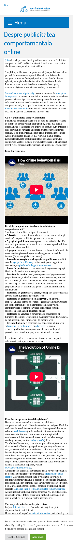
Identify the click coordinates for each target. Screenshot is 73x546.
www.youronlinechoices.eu (18, 467)
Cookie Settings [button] (16, 536)
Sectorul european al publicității (20, 93)
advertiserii (40, 326)
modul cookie (20, 431)
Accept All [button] (38, 536)
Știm (7, 60)
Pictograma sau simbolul (17, 108)
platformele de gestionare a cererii (35, 265)
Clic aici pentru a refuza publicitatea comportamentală (39, 488)
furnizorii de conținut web (19, 326)
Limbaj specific (37, 440)
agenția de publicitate (22, 262)
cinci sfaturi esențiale (40, 513)
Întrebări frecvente (22, 507)
